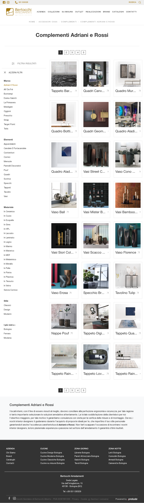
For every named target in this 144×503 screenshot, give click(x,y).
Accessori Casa (48, 22)
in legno (8, 242)
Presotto (8, 115)
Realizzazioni (93, 12)
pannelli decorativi (12, 166)
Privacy (75, 499)
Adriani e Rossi (11, 85)
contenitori (9, 153)
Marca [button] (7, 80)
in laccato (9, 233)
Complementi (69, 22)
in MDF (7, 255)
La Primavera (9, 102)
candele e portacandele (15, 148)
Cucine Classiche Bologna (52, 460)
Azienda (41, 12)
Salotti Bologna (82, 460)
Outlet (79, 12)
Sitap (6, 120)
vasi (6, 196)
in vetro (7, 285)
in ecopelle (9, 220)
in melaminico (10, 259)
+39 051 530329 (73, 491)
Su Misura (67, 12)
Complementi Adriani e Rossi (97, 22)
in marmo (8, 246)
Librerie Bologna (82, 453)
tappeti (7, 187)
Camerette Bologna (118, 463)
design (7, 310)
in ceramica (9, 211)
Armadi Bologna (116, 460)
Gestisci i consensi (99, 499)
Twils (6, 129)
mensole (8, 161)
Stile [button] (6, 301)
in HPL (7, 229)
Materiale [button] (9, 207)
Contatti (131, 12)
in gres (7, 224)
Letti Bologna (115, 453)
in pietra (7, 272)
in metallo (8, 264)
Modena (7, 338)
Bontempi (8, 94)
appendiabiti (10, 144)
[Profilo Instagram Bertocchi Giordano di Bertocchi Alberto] (8, 2)
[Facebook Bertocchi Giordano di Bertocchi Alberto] (8, 498)
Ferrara (7, 333)
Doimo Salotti (10, 98)
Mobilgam (8, 107)
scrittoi (7, 179)
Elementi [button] (8, 139)
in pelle (7, 268)
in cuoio (7, 216)
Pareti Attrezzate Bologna (87, 456)
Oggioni (7, 111)
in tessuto (9, 281)
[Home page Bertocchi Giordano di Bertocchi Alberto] (19, 12)
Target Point (9, 124)
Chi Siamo (10, 453)
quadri (7, 174)
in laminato (9, 238)
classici (7, 305)
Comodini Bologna (117, 456)
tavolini (7, 192)
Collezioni (54, 12)
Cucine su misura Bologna (52, 463)
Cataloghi (118, 12)
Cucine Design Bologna (51, 453)
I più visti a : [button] (10, 325)
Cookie (84, 499)
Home (32, 22)
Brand (106, 12)
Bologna (8, 329)
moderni (7, 314)
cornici (7, 157)
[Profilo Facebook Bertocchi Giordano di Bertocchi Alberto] (4, 2)
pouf (6, 170)
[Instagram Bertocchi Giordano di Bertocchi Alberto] (13, 498)
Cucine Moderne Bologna (52, 456)
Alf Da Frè (8, 89)
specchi (7, 183)
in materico (9, 251)
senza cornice (10, 290)
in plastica (8, 277)
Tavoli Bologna (81, 463)
